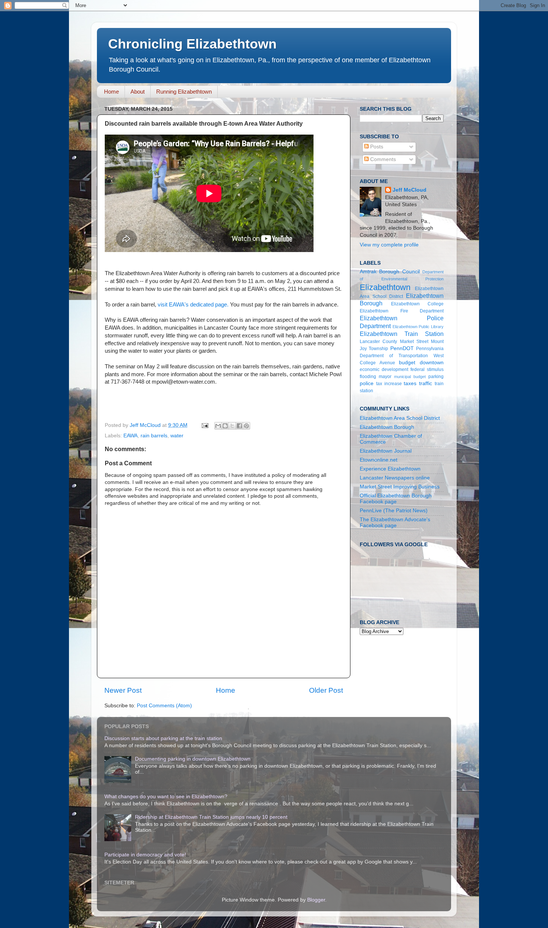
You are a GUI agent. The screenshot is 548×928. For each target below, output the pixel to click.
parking (436, 376)
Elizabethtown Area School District (400, 418)
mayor (385, 376)
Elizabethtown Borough (387, 427)
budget (407, 362)
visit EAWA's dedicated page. (193, 305)
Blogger (316, 900)
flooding (368, 376)
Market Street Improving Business (400, 487)
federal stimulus (427, 369)
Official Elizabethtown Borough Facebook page (396, 498)
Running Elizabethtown (184, 91)
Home (111, 91)
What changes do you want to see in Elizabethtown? (165, 796)
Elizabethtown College (417, 303)
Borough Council (399, 271)
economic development (384, 369)
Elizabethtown (385, 287)
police (367, 383)
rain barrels (154, 435)
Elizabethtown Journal (386, 451)
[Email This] (218, 426)
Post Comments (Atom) (164, 705)
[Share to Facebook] (239, 426)
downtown (432, 362)
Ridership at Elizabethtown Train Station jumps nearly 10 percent (211, 817)
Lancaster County (378, 341)
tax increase (389, 383)
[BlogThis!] (225, 426)
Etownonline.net (378, 460)
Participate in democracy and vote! (145, 855)
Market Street (414, 341)
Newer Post (123, 690)
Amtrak (368, 271)
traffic (425, 383)
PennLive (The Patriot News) (394, 510)
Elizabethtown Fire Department (402, 311)
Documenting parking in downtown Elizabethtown (193, 759)
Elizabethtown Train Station (402, 333)
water (176, 435)
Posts (376, 147)
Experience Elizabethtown (390, 469)
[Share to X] (232, 426)
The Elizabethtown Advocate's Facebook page (395, 522)
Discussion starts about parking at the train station (163, 738)
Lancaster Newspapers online (395, 478)
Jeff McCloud (409, 190)
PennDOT (402, 348)
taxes (410, 383)
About (137, 91)
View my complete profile (389, 245)
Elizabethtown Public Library (418, 326)
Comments (382, 159)
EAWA (130, 435)
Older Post (326, 690)
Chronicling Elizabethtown (192, 43)
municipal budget (410, 376)
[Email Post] (204, 425)
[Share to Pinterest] (246, 426)
